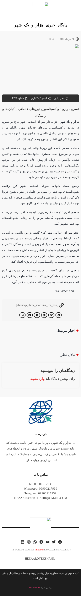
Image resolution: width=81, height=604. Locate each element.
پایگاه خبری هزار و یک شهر (40, 25)
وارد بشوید (37, 378)
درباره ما (40, 434)
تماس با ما (40, 474)
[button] (58, 315)
